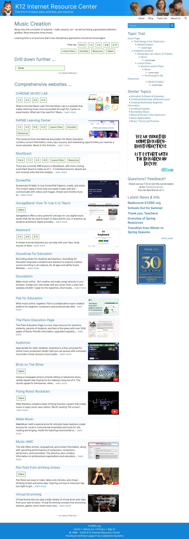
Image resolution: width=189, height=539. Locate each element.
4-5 (98, 45)
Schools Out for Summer (145, 208)
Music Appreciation (141, 118)
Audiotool (23, 342)
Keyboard (23, 230)
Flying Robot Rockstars (33, 391)
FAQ (146, 183)
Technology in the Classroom (149, 41)
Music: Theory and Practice (145, 121)
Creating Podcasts (140, 108)
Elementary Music (140, 111)
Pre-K (82, 45)
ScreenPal (23, 180)
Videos (110, 51)
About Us (175, 18)
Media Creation (145, 44)
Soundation (24, 276)
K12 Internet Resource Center (56, 6)
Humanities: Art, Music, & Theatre (154, 53)
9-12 (115, 45)
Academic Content (143, 50)
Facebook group (154, 187)
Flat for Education (29, 298)
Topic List (162, 18)
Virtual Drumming (28, 494)
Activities (83, 51)
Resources (98, 51)
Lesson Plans (68, 51)
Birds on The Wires (30, 364)
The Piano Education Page (35, 320)
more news (167, 238)
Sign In (111, 529)
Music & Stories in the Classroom (148, 114)
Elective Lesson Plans (152, 66)
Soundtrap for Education (34, 254)
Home (141, 18)
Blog (150, 18)
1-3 (90, 45)
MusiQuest (24, 153)
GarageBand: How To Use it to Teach (43, 203)
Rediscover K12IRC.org (144, 203)
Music (144, 57)
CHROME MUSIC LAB (32, 93)
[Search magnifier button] (172, 25)
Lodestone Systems (112, 535)
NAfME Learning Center (33, 120)
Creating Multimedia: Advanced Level (150, 99)
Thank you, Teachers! (143, 213)
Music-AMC (24, 441)
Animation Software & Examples (147, 96)
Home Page (134, 38)
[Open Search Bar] (185, 18)
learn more (70, 112)
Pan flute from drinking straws (38, 467)
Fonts (21, 68)
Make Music (25, 419)
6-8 (106, 45)
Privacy (101, 529)
